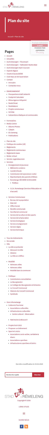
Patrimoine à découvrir (19, 320)
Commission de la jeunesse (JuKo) (23, 174)
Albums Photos (14, 126)
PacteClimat (12, 103)
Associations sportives (18, 340)
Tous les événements (15, 238)
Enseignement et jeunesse (18, 165)
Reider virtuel (12, 156)
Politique (11, 276)
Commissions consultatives (20, 279)
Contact (10, 79)
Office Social (15, 206)
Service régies (15, 227)
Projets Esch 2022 (15, 325)
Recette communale (17, 209)
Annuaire (11, 82)
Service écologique (17, 221)
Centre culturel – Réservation (23, 314)
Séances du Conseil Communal (22, 291)
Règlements (11, 147)
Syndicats (14, 294)
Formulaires (11, 120)
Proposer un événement (17, 328)
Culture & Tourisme (15, 305)
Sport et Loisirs (14, 331)
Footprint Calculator (16, 97)
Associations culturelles (19, 308)
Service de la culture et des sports (23, 215)
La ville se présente (15, 247)
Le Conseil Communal (18, 288)
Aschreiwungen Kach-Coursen (18, 68)
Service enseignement (18, 224)
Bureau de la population (19, 200)
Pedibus (15, 183)
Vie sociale (11, 241)
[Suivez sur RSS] (26, 426)
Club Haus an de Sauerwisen (17, 76)
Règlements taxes (13, 153)
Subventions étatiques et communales (23, 115)
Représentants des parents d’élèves (23, 177)
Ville (8, 244)
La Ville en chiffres (17, 256)
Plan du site (11, 141)
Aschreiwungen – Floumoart (17, 62)
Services (10, 162)
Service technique (17, 230)
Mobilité (11, 261)
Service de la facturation (19, 218)
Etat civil (13, 203)
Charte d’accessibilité (15, 73)
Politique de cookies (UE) (16, 144)
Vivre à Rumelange (14, 302)
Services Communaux (16, 197)
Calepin (11, 129)
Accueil (10, 36)
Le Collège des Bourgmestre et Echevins (25, 285)
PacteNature (13, 106)
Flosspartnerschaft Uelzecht (19, 94)
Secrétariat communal (18, 212)
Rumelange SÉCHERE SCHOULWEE (23, 180)
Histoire (13, 253)
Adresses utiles (16, 264)
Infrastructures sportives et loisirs (23, 343)
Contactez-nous (14, 85)
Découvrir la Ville (16, 250)
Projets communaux (16, 109)
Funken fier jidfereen (40, 49)
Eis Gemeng (12, 132)
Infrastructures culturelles (20, 311)
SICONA (11, 112)
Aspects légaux (12, 71)
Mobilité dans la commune (20, 270)
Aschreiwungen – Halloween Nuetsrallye (22, 65)
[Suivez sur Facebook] (21, 426)
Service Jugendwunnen (16, 159)
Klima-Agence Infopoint (17, 100)
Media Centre (12, 123)
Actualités (10, 59)
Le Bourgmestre (16, 282)
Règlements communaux (16, 150)
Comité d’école (16, 171)
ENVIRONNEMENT (13, 91)
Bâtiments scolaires (17, 168)
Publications (13, 135)
